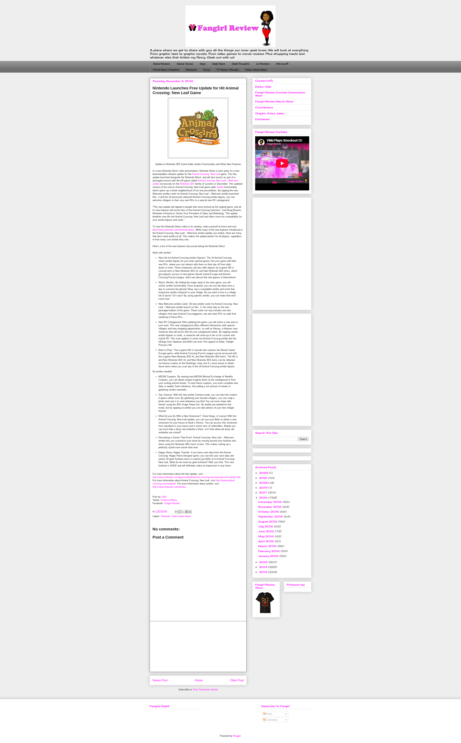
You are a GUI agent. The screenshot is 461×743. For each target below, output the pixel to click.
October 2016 (269, 511)
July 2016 (266, 526)
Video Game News (256, 69)
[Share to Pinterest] (190, 511)
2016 (263, 497)
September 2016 (271, 516)
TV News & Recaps (228, 69)
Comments (271, 719)
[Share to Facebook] (187, 511)
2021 (263, 477)
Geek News (218, 63)
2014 (263, 566)
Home (199, 680)
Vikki (164, 496)
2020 (264, 482)
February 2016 (269, 551)
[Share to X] (183, 511)
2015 (263, 562)
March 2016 (268, 546)
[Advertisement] (198, 646)
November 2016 (270, 506)
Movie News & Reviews (166, 69)
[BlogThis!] (180, 511)
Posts (268, 714)
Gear (202, 63)
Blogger (237, 736)
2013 (263, 572)
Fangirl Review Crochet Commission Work (280, 94)
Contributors (264, 107)
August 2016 (268, 521)
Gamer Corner (185, 63)
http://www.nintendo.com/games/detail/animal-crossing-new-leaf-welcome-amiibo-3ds (197, 477)
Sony (206, 69)
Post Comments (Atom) (205, 689)
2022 (264, 472)
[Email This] (176, 511)
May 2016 (266, 536)
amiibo (220, 187)
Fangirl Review (172, 503)
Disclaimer (262, 119)
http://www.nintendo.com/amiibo (169, 487)
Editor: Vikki (263, 86)
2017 (263, 492)
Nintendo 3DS (187, 183)
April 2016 (266, 541)
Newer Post (160, 680)
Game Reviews (161, 63)
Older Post (237, 680)
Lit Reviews (263, 63)
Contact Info (264, 80)
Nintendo (191, 69)
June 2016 (266, 531)
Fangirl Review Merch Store (274, 101)
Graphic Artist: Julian (269, 113)
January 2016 (268, 555)
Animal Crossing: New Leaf (206, 174)
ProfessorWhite (169, 500)
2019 (263, 487)
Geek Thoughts (241, 63)
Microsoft (282, 63)
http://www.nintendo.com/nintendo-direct (173, 229)
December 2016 (270, 501)
